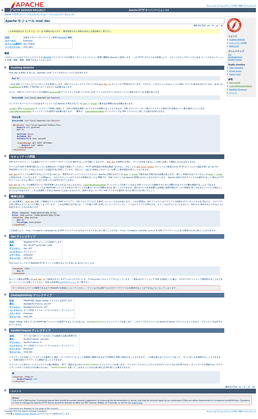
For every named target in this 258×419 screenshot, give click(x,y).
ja (217, 25)
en (208, 25)
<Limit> (13, 108)
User (85, 103)
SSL (87, 169)
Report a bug (234, 74)
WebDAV (62, 37)
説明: (7, 37)
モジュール (211, 5)
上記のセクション (68, 282)
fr (213, 25)
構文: (12, 245)
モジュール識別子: (14, 44)
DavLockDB (234, 83)
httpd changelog (236, 68)
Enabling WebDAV (237, 40)
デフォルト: (15, 248)
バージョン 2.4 (55, 14)
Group (94, 103)
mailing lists (137, 403)
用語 (241, 5)
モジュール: (15, 258)
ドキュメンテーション (37, 14)
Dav (230, 54)
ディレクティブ (225, 5)
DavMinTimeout (235, 60)
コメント (233, 93)
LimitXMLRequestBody (240, 86)
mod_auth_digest (145, 167)
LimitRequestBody (94, 111)
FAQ (235, 5)
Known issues (235, 71)
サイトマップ (250, 5)
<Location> (29, 108)
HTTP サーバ (19, 14)
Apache (7, 14)
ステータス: (10, 40)
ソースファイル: (12, 47)
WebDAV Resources (238, 89)
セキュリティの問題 (238, 43)
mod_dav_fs (105, 84)
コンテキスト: (16, 251)
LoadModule (15, 87)
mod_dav (111, 162)
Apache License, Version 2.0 (27, 414)
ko (222, 25)
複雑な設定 (234, 46)
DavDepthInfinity (235, 57)
